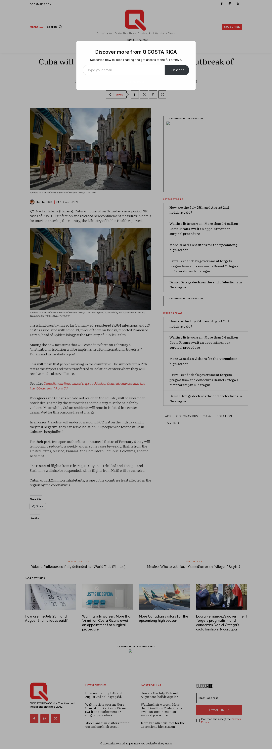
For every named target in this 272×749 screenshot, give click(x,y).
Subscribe (176, 70)
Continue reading (136, 81)
